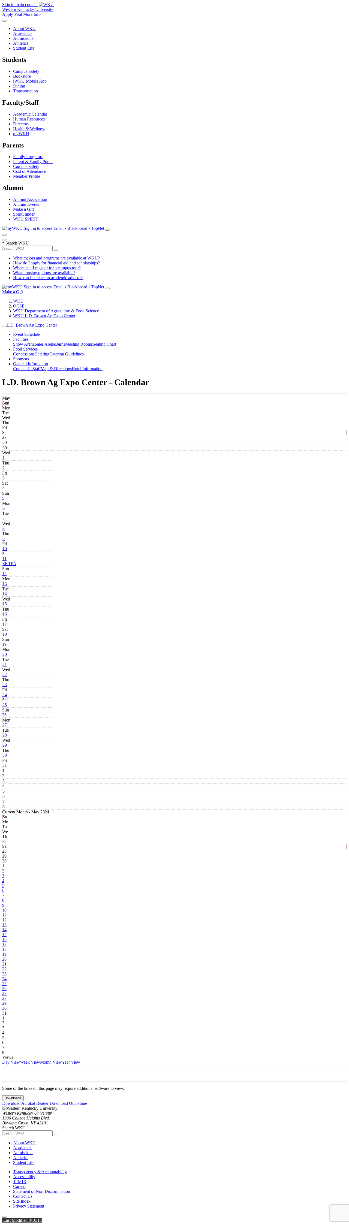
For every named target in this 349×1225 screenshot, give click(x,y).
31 (4, 765)
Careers (19, 1186)
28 (4, 735)
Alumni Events (26, 204)
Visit (18, 14)
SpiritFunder (24, 214)
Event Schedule (26, 334)
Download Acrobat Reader (26, 1103)
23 (4, 684)
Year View (71, 1062)
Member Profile (26, 176)
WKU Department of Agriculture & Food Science (56, 311)
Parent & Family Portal (33, 161)
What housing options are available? (44, 272)
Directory (21, 124)
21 (4, 664)
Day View (11, 1062)
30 (4, 755)
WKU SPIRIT (25, 219)
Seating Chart (104, 344)
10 (4, 548)
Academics (22, 33)
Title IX (19, 1181)
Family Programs (28, 156)
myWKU (21, 133)
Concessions (24, 354)
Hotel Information (87, 368)
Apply (7, 14)
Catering (42, 354)
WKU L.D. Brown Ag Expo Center (44, 315)
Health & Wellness (29, 128)
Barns (60, 344)
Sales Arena (45, 344)
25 (4, 704)
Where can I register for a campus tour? (47, 267)
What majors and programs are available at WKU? (56, 258)
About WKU (24, 28)
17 (4, 624)
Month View (51, 1062)
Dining (19, 86)
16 (4, 614)
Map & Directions (56, 368)
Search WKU (15, 243)
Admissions (23, 38)
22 (4, 674)
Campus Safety (26, 71)
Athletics (20, 43)
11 (4, 558)
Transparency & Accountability (40, 1171)
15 (4, 604)
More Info (32, 14)
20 (4, 654)
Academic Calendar (30, 114)
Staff (36, 368)
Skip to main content (20, 4)
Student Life (23, 48)
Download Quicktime (68, 1103)
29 (4, 745)
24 (4, 694)
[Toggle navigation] (4, 326)
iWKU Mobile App (30, 81)
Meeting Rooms (79, 344)
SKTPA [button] (9, 563)
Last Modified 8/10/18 (22, 1220)
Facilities (20, 339)
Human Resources (29, 119)
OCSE (19, 306)
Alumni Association (30, 199)
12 (4, 573)
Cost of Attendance (29, 171)
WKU (18, 301)
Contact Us (22, 368)
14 (4, 594)
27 (4, 725)
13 (4, 583)
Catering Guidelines (66, 354)
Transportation (25, 91)
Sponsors (21, 359)
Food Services (25, 349)
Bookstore (22, 76)
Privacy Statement (28, 1206)
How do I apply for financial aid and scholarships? (56, 263)
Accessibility (24, 1176)
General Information (30, 363)
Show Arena (24, 344)
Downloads (13, 1098)
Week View (30, 1062)
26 (4, 715)
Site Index (22, 1201)
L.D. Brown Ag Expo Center (32, 325)
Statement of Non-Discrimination (41, 1191)
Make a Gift (23, 209)
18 (4, 634)
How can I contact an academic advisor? (48, 277)
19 (4, 644)
